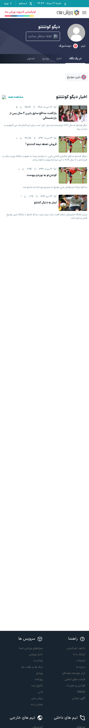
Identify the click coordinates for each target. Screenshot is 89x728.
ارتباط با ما (79, 654)
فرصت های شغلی (75, 679)
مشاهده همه (15, 97)
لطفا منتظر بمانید (40, 36)
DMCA (81, 692)
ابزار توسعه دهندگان (73, 673)
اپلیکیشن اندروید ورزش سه (20, 12)
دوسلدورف (65, 46)
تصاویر (31, 58)
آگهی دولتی (78, 698)
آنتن (40, 692)
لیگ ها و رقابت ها (32, 667)
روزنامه (39, 679)
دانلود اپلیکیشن (76, 648)
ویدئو (39, 673)
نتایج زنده (37, 685)
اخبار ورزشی (36, 654)
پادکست (38, 660)
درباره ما (80, 667)
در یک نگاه (75, 58)
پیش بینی (37, 698)
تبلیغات (80, 660)
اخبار (59, 58)
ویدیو (45, 58)
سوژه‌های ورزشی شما (31, 648)
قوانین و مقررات (75, 685)
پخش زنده (37, 704)
